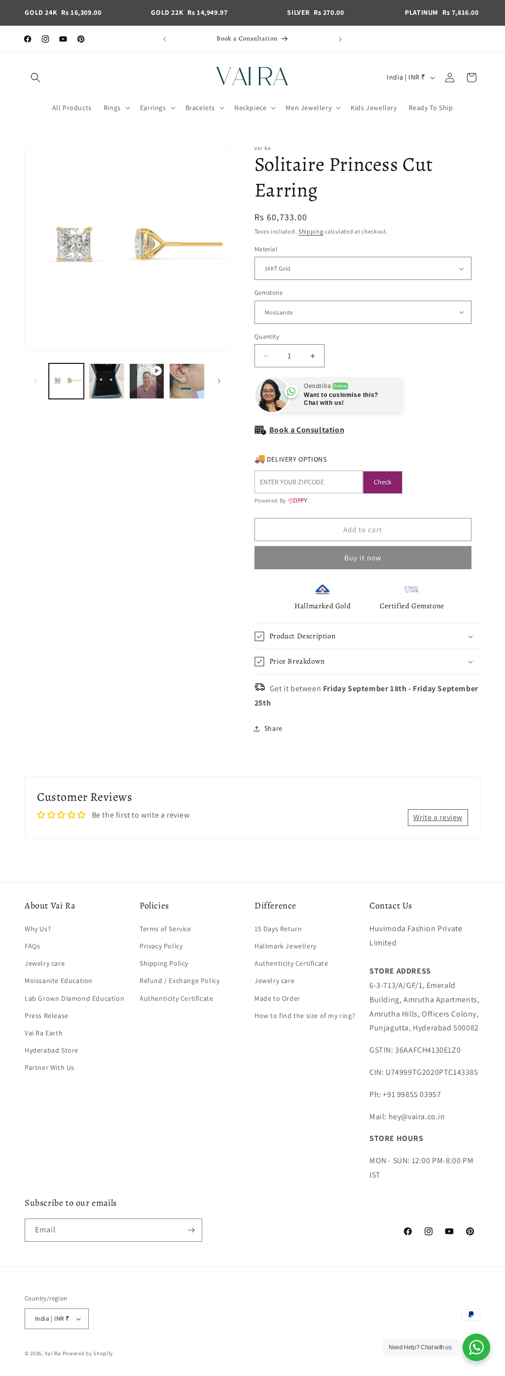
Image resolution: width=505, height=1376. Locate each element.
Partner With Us (49, 1067)
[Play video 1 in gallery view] (146, 380)
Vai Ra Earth (44, 1032)
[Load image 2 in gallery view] (106, 380)
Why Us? (38, 928)
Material (265, 249)
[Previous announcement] (165, 39)
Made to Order (277, 998)
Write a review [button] (438, 817)
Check (383, 481)
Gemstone (268, 292)
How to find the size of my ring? (304, 1015)
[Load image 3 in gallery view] (186, 380)
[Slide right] (219, 381)
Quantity (266, 336)
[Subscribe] (191, 1230)
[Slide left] (35, 381)
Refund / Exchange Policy (179, 980)
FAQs (32, 946)
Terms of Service (165, 928)
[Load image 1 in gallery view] (66, 380)
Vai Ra (53, 1353)
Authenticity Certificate (176, 998)
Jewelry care (45, 963)
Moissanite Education (59, 980)
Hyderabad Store (51, 1050)
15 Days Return (278, 928)
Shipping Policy (164, 963)
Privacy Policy (161, 946)
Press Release (47, 1015)
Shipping (311, 231)
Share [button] (273, 728)
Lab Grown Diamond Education (74, 998)
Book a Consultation (306, 430)
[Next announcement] (340, 39)
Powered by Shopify (88, 1353)
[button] (35, 77)
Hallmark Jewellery (285, 946)
